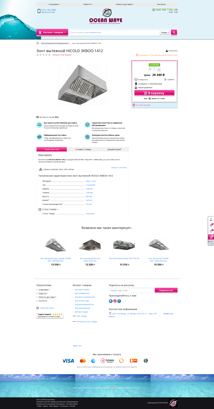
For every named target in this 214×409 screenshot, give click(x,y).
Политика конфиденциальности (129, 388)
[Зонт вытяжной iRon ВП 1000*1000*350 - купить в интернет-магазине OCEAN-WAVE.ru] (89, 244)
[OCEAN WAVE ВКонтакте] (111, 301)
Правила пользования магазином (96, 388)
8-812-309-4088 (48, 10)
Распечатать (173, 51)
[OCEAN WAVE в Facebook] (119, 301)
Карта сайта (77, 388)
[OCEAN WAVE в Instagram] (115, 301)
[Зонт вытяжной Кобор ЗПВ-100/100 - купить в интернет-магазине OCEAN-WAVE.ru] (124, 244)
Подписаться (166, 290)
